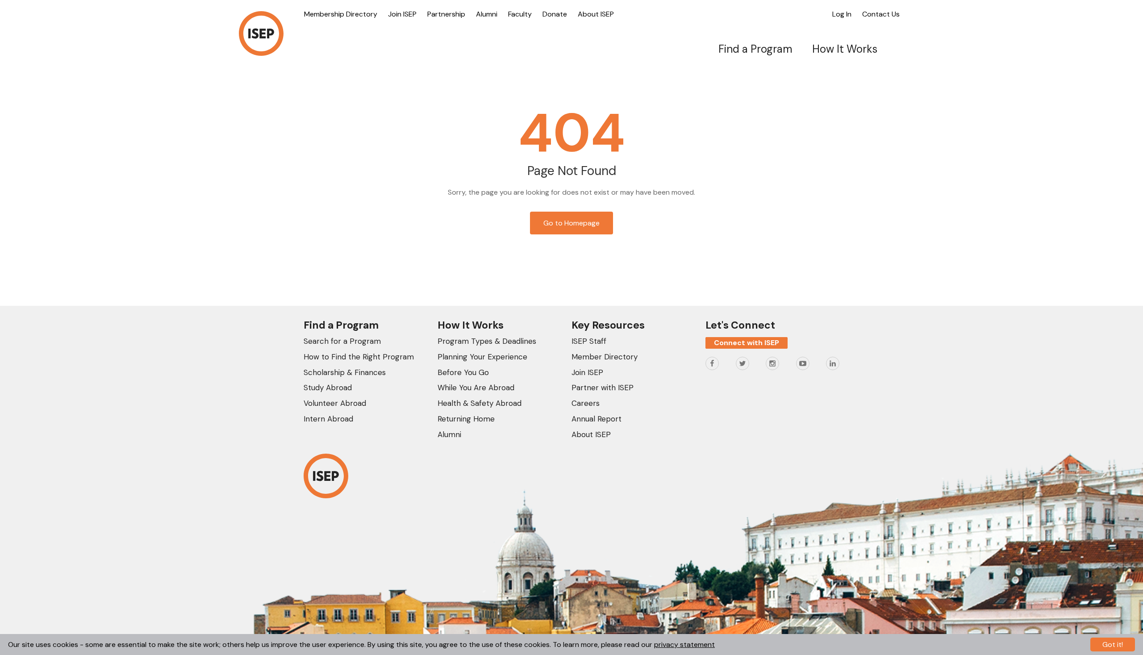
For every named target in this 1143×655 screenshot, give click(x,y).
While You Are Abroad (476, 387)
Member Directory (605, 357)
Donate (554, 14)
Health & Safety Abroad (479, 403)
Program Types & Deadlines (487, 341)
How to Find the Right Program (359, 357)
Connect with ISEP (746, 342)
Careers (586, 403)
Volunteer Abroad (335, 403)
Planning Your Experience (482, 357)
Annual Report (597, 419)
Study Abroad (328, 387)
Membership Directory (340, 14)
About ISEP (596, 14)
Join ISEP (402, 14)
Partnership (446, 14)
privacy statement (684, 644)
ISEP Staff (589, 341)
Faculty (520, 14)
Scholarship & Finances (345, 372)
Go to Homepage (571, 223)
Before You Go (463, 372)
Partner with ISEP (603, 387)
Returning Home (466, 419)
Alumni (486, 14)
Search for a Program (342, 341)
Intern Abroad (328, 419)
